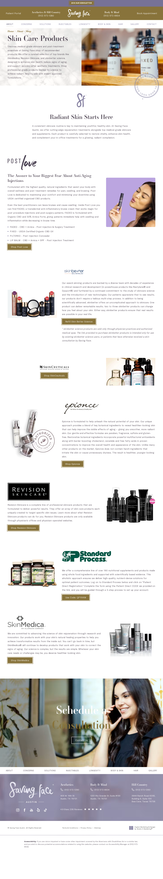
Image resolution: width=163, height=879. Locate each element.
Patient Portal (13, 13)
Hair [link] (120, 24)
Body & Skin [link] (104, 24)
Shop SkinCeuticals (54, 375)
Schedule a (81, 717)
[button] (17, 810)
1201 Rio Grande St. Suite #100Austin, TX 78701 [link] (105, 797)
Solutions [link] (45, 24)
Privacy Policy (86, 828)
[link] (46, 16)
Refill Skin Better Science (79, 321)
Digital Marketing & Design (144, 828)
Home (11, 31)
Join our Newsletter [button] (81, 3)
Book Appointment (147, 13)
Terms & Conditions (70, 828)
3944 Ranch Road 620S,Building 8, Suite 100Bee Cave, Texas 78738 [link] (143, 798)
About (20, 31)
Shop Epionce (72, 464)
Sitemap (97, 828)
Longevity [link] (84, 24)
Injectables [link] (65, 24)
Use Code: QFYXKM (75, 597)
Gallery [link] (135, 24)
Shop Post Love (19, 247)
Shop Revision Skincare (23, 528)
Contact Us (81, 740)
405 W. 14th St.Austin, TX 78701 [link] (68, 797)
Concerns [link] (26, 24)
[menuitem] (10, 24)
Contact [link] (152, 24)
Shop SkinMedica (20, 660)
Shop (28, 31)
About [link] (9, 24)
